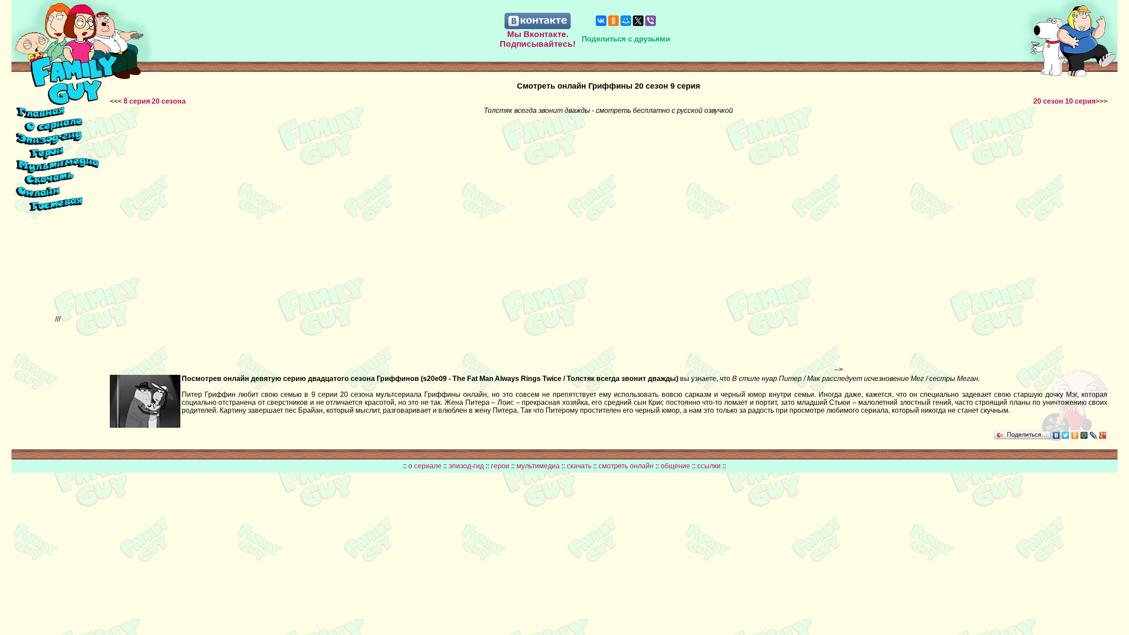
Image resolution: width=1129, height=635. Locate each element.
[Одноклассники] (613, 20)
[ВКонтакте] (601, 20)
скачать (580, 466)
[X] (638, 20)
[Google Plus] (1102, 435)
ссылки (709, 466)
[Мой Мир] (626, 20)
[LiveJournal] (1093, 435)
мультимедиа (538, 466)
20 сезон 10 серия (1064, 101)
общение (675, 466)
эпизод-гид (466, 466)
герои (500, 466)
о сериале (424, 466)
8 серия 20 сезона (154, 101)
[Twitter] (1065, 435)
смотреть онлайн (626, 466)
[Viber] (650, 20)
